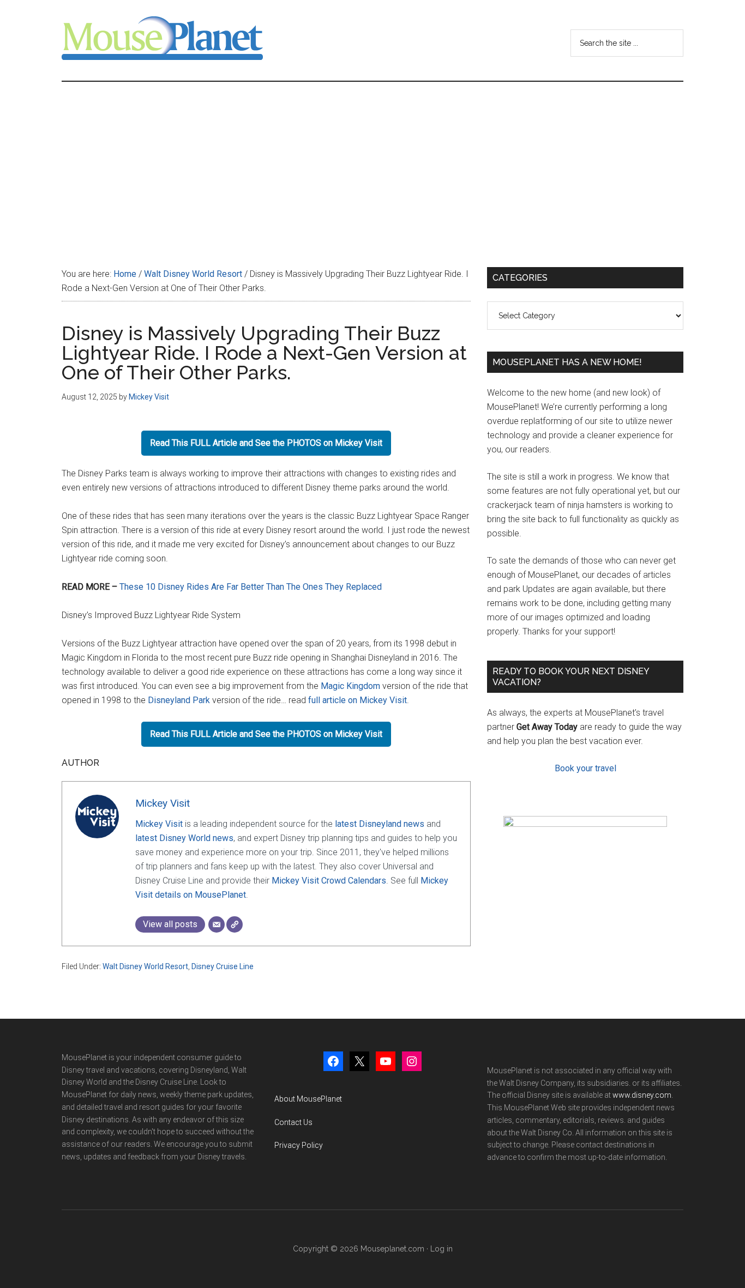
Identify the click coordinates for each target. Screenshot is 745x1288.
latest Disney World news (184, 838)
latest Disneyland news (379, 824)
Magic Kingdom (350, 686)
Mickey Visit (162, 803)
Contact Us (293, 1122)
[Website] (234, 924)
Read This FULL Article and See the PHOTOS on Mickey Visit (266, 443)
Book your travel (585, 768)
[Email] (216, 924)
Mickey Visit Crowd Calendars (329, 880)
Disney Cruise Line (222, 966)
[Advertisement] (372, 163)
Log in (441, 1248)
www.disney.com (641, 1095)
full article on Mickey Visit (357, 700)
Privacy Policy (298, 1145)
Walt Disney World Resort (145, 966)
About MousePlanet (308, 1099)
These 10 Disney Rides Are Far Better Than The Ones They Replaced (250, 587)
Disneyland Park (179, 700)
